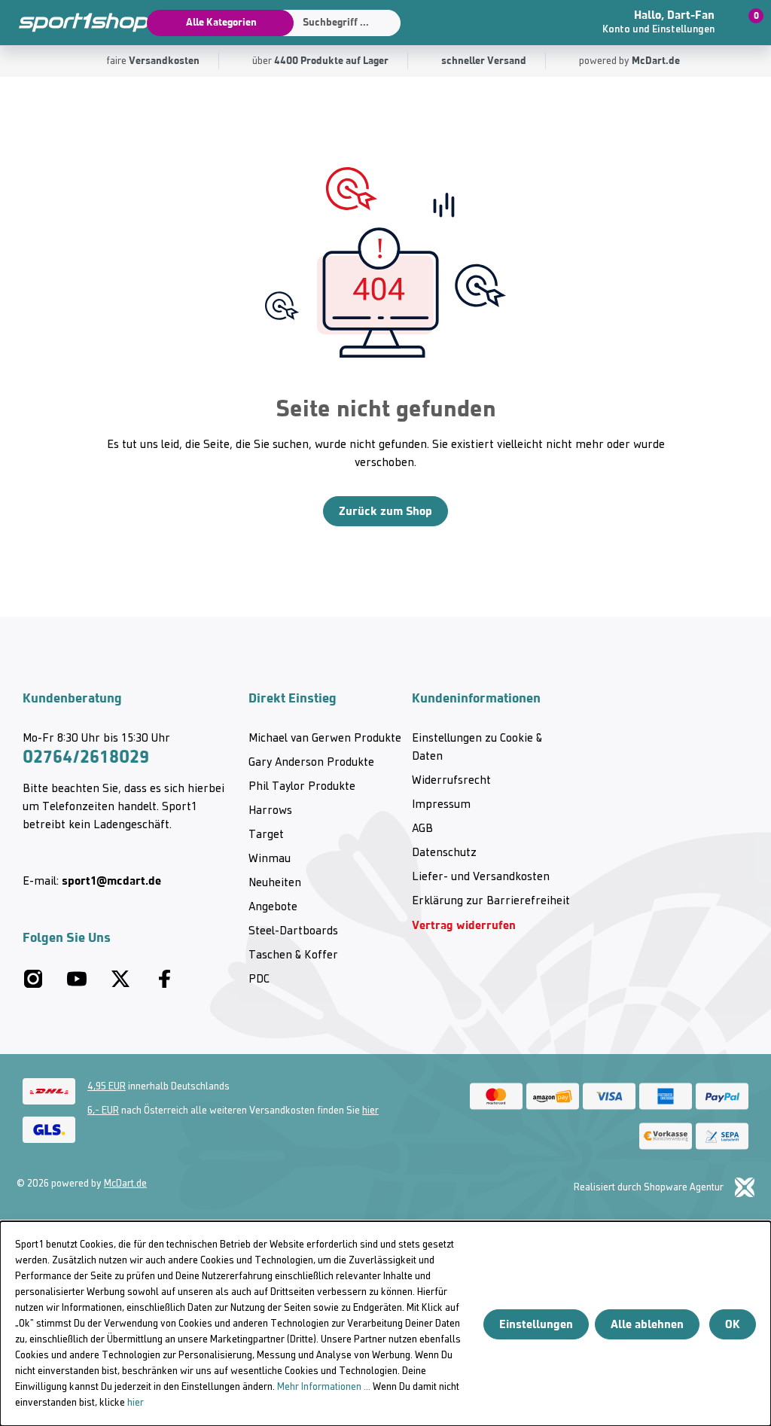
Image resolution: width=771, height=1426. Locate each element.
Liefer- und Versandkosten (481, 877)
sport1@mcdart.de (111, 880)
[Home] (75, 23)
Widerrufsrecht (451, 781)
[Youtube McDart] (76, 985)
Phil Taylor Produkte (301, 787)
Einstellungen (536, 1324)
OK (732, 1324)
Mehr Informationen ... (323, 1387)
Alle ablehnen (647, 1324)
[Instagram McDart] (33, 985)
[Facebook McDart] (164, 985)
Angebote (272, 907)
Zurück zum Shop (385, 511)
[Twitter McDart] (120, 985)
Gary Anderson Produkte (311, 763)
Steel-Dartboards (293, 931)
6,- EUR (103, 1111)
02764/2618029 (86, 756)
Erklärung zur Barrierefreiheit (491, 901)
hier (370, 1111)
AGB (422, 829)
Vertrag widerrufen (464, 925)
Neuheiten (274, 883)
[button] (666, 23)
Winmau (269, 859)
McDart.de (125, 1184)
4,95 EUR (106, 1086)
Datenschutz (444, 853)
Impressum (441, 805)
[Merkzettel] (565, 22)
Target (266, 835)
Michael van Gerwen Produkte (324, 739)
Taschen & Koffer (293, 955)
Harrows (270, 811)
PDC (259, 980)
